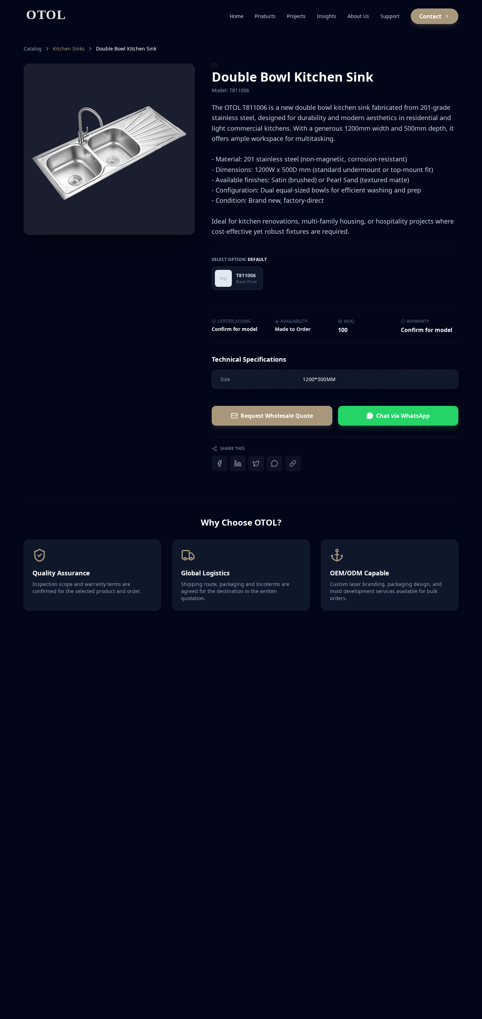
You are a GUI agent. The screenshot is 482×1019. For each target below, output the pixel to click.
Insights (326, 16)
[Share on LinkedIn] (238, 463)
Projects (296, 16)
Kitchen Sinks (69, 48)
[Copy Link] (293, 463)
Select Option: (239, 259)
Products (265, 16)
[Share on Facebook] (219, 463)
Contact (430, 16)
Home (236, 16)
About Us (358, 16)
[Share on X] (256, 463)
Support (389, 16)
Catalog (33, 48)
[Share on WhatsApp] (274, 463)
